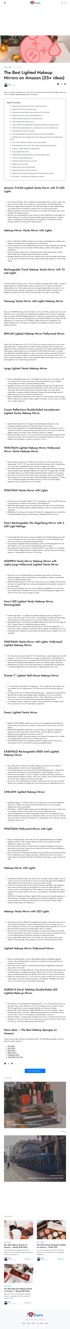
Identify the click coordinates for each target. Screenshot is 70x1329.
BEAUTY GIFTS (12, 1053)
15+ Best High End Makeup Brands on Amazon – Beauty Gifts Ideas (18, 1290)
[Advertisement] (35, 22)
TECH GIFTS (11, 1048)
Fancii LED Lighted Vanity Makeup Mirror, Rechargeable (29, 142)
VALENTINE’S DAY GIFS (15, 1057)
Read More (28, 1259)
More (46, 1323)
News (61, 1175)
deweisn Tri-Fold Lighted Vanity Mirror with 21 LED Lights (29, 106)
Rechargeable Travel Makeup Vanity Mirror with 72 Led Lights (30, 112)
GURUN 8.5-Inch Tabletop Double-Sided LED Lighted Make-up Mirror (33, 173)
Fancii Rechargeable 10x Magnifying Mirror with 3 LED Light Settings (33, 134)
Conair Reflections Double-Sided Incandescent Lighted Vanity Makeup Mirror (35, 125)
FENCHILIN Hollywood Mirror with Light (24, 161)
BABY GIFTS (11, 1051)
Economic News (55, 1175)
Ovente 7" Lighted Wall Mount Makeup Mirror (26, 148)
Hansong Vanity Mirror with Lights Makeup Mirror (27, 115)
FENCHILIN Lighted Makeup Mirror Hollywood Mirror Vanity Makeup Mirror (35, 128)
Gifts (28, 1323)
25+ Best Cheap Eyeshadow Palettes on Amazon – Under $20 (51, 1246)
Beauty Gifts (7, 67)
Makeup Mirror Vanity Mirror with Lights (24, 109)
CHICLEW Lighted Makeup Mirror (22, 158)
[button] (5, 2)
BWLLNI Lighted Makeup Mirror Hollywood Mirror (27, 118)
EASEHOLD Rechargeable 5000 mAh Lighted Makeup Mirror (31, 155)
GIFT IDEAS (11, 1046)
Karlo (9, 84)
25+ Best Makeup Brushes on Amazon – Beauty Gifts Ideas (16, 1246)
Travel (33, 1323)
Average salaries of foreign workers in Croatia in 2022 (45, 1178)
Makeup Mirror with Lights (20, 164)
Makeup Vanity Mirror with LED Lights (23, 167)
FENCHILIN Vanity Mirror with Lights (23, 131)
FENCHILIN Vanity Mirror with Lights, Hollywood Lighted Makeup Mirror (34, 145)
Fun (37, 1323)
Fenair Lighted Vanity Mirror (21, 152)
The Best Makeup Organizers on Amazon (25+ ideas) (24, 1124)
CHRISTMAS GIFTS (13, 1055)
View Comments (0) (34, 1071)
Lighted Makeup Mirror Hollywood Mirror (25, 170)
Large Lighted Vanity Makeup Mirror (23, 121)
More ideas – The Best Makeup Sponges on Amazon (28, 176)
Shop (41, 1323)
